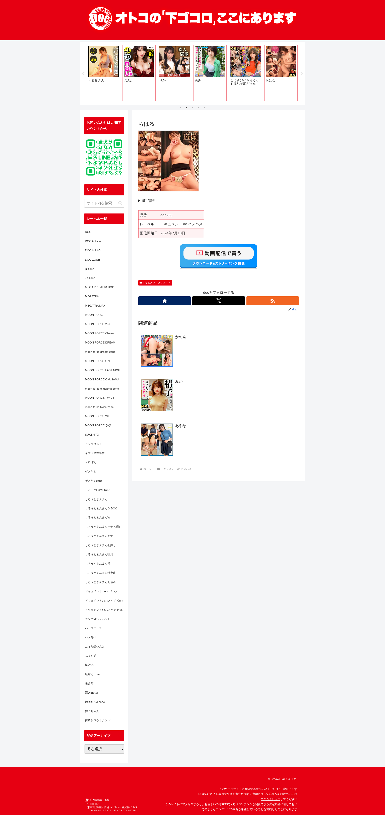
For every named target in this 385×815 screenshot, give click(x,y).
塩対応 (89, 665)
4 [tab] (199, 108)
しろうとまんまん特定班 (100, 572)
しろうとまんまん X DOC (101, 508)
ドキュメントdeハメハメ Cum (104, 600)
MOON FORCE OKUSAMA (102, 379)
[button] (120, 203)
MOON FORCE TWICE (99, 397)
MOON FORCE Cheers (99, 333)
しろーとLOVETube (97, 490)
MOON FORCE (94, 314)
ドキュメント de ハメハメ (157, 282)
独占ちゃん (92, 711)
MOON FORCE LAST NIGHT (103, 370)
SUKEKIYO (92, 434)
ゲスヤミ (90, 471)
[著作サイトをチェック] (164, 300)
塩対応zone (92, 674)
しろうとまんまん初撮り (100, 545)
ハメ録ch (90, 637)
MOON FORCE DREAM (100, 342)
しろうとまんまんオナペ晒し (103, 526)
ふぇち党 (90, 655)
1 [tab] (180, 108)
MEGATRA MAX (95, 305)
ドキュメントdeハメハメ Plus (104, 609)
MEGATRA (92, 296)
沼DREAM (91, 692)
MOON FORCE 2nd (97, 324)
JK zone (90, 277)
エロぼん (90, 462)
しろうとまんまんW (97, 517)
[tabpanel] (103, 73)
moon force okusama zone (102, 388)
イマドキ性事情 (95, 453)
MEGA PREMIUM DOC (99, 287)
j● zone (89, 268)
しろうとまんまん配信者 (100, 582)
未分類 (89, 683)
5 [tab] (205, 108)
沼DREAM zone (95, 701)
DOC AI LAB (92, 250)
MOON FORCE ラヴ (98, 425)
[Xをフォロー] (218, 300)
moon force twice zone (99, 407)
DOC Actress (93, 241)
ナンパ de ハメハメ (97, 619)
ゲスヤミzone (93, 480)
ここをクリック (270, 799)
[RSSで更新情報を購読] (272, 300)
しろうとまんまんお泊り (100, 536)
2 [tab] (186, 108)
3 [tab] (192, 108)
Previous (83, 74)
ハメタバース (93, 628)
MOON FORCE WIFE (98, 416)
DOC (88, 232)
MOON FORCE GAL (98, 361)
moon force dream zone (100, 351)
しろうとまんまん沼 (97, 563)
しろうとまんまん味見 (99, 554)
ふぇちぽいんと (95, 646)
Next (302, 74)
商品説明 (149, 201)
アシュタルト (93, 443)
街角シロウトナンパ (97, 720)
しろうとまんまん (96, 499)
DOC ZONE (92, 259)
